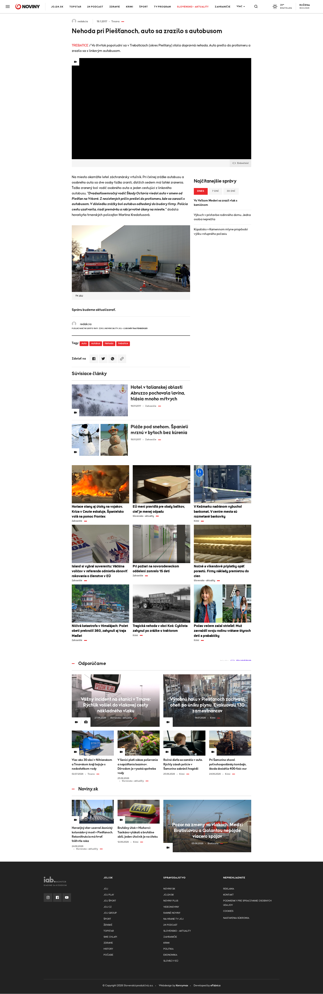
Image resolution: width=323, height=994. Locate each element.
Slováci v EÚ (170, 961)
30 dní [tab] (231, 191)
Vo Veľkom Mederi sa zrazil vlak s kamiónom (215, 202)
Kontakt (228, 895)
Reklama (228, 889)
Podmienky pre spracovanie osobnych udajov (247, 903)
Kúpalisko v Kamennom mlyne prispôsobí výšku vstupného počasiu (221, 231)
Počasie (108, 955)
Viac (239, 6)
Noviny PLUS (170, 901)
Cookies (228, 911)
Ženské (108, 925)
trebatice (123, 343)
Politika (168, 949)
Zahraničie (222, 7)
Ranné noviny (171, 913)
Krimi (129, 7)
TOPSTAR (75, 7)
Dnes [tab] (200, 191)
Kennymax (182, 985)
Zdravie (114, 7)
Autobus (95, 343)
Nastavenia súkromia (236, 918)
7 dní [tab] (215, 191)
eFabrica (215, 985)
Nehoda (109, 343)
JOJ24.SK (57, 7)
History (108, 949)
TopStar (109, 931)
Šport (143, 7)
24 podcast (95, 7)
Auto (84, 343)
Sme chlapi (110, 937)
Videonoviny (171, 907)
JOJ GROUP (110, 913)
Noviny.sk (169, 889)
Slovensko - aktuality (193, 7)
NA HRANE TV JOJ (173, 919)
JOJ (106, 889)
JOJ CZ (108, 907)
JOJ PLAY (109, 895)
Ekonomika (170, 955)
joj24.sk (168, 895)
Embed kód (242, 163)
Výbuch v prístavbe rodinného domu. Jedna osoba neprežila (222, 217)
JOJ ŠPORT (110, 901)
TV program (162, 7)
